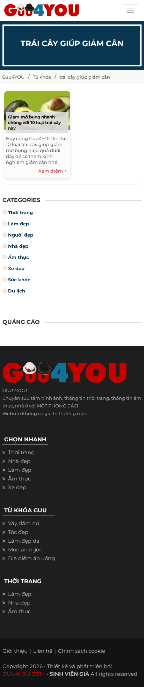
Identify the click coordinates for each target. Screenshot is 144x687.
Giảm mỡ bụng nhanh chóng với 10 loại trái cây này (34, 122)
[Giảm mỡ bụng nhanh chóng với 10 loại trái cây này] (37, 109)
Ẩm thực (18, 257)
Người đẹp (20, 235)
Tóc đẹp (18, 532)
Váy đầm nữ (23, 523)
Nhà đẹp (18, 246)
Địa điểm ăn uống (31, 558)
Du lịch (16, 291)
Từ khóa (42, 77)
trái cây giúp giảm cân (84, 77)
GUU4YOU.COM (23, 674)
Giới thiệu (15, 651)
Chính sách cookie (81, 651)
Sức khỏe (19, 279)
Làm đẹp (18, 223)
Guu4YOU (13, 77)
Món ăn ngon (25, 549)
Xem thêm (51, 171)
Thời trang (20, 212)
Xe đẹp (16, 268)
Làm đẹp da (23, 540)
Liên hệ (42, 651)
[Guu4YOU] (41, 12)
